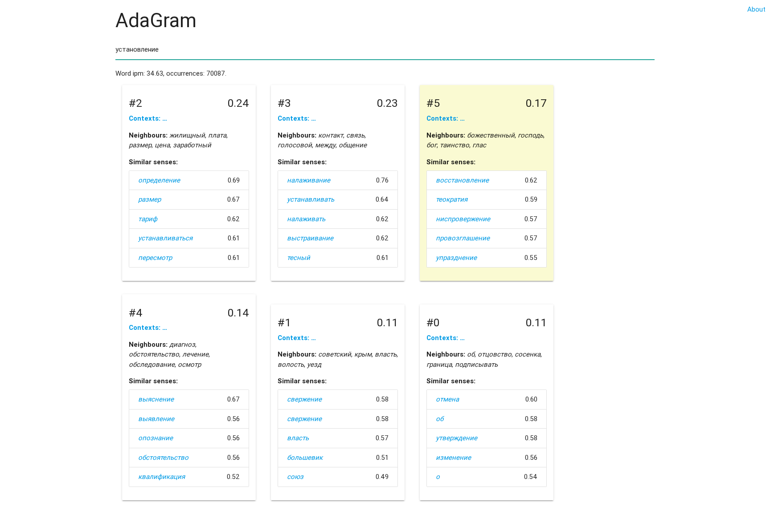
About (756, 9)
